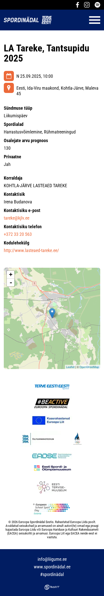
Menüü (78, 20)
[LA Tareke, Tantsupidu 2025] (52, 313)
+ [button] (10, 274)
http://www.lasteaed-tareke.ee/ (31, 250)
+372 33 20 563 (18, 234)
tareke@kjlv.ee (16, 218)
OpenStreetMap (89, 367)
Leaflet (70, 367)
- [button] (11, 282)
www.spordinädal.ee (52, 566)
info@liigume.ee (52, 559)
